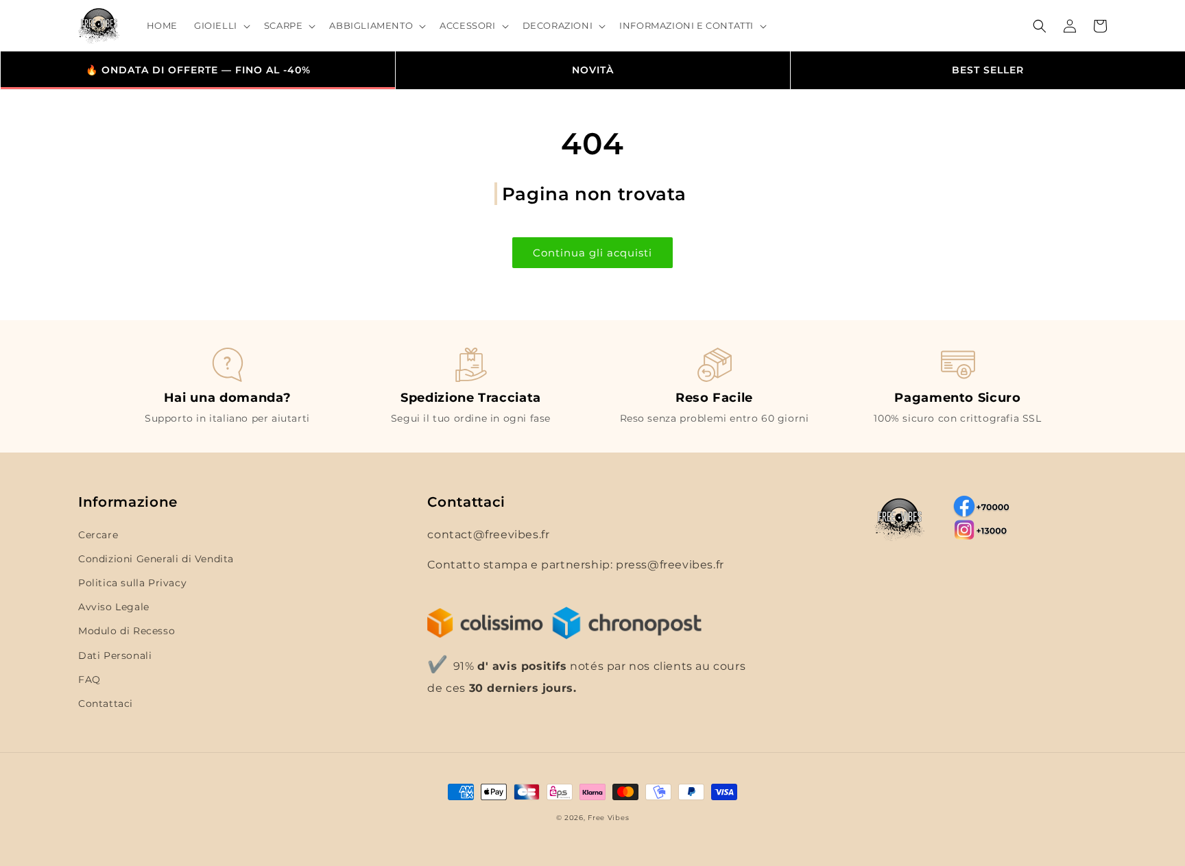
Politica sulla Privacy (132, 583)
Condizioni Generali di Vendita (156, 559)
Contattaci (105, 703)
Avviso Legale (113, 607)
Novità (593, 70)
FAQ (89, 679)
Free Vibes (608, 817)
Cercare (98, 535)
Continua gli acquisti (592, 252)
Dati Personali (115, 655)
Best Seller (988, 70)
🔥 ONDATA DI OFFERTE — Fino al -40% (198, 70)
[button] (221, 26)
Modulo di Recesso (126, 631)
